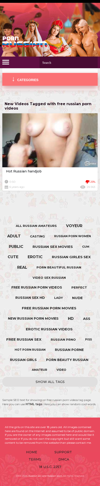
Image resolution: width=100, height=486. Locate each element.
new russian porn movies (33, 318)
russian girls (23, 360)
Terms (35, 459)
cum (85, 246)
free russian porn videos (36, 287)
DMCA (63, 459)
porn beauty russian (67, 360)
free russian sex (23, 339)
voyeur (74, 226)
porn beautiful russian (59, 267)
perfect (79, 287)
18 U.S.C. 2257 (50, 467)
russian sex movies (53, 246)
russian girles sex (71, 257)
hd (71, 318)
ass (86, 318)
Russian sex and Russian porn (45, 475)
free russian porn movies (49, 308)
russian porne (69, 350)
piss (88, 339)
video (61, 370)
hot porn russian (30, 349)
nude (77, 298)
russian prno (63, 339)
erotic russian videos (49, 329)
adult (14, 236)
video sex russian (49, 277)
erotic (35, 257)
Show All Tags (50, 382)
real (22, 267)
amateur (39, 370)
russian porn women (72, 236)
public (16, 246)
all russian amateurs (36, 226)
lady (58, 298)
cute (13, 257)
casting (37, 236)
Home (31, 452)
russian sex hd (30, 298)
